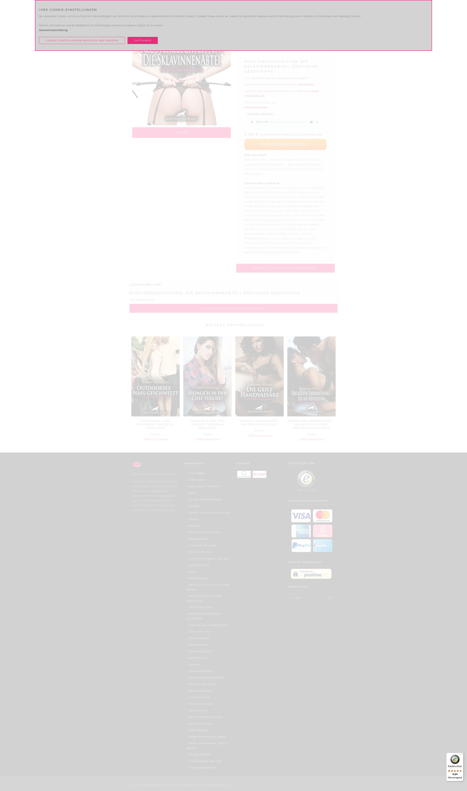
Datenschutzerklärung (53, 30)
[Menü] (461, 755)
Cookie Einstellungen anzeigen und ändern (82, 40)
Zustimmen (142, 40)
